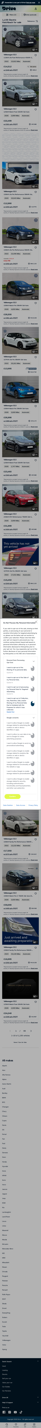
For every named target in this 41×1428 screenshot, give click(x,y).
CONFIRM (12, 796)
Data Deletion (8, 805)
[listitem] (20, 661)
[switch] (32, 668)
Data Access (20, 805)
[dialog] (20, 714)
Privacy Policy (33, 805)
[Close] (37, 622)
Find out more (30, 2)
